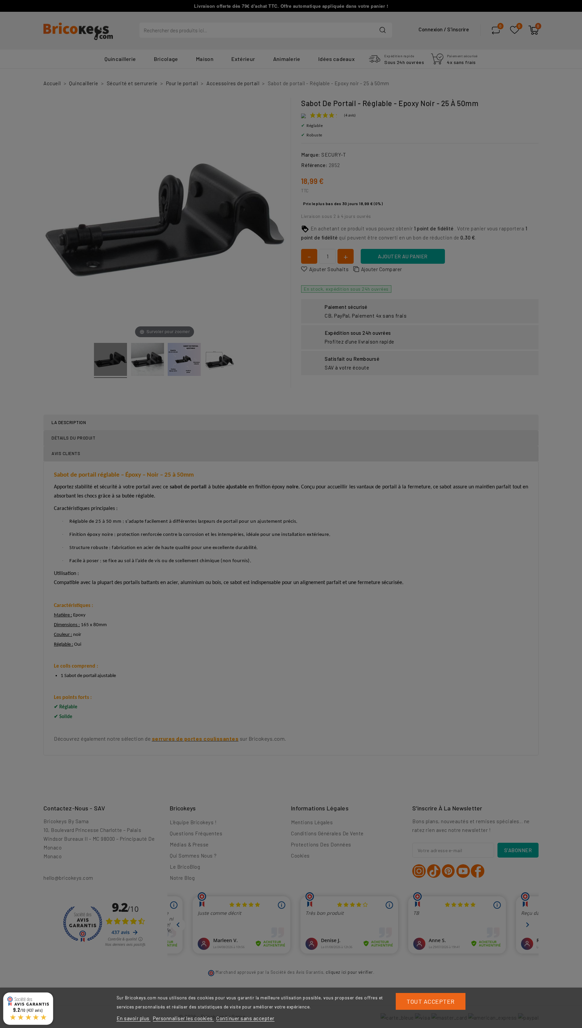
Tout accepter (431, 1001)
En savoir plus (134, 1018)
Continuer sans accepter (245, 1018)
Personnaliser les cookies (183, 1018)
